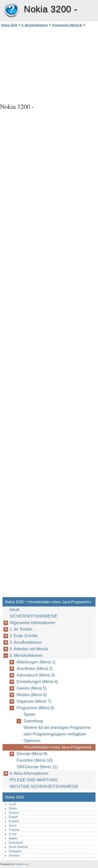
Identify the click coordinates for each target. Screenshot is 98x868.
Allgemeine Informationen (32, 623)
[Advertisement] (49, 64)
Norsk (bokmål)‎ (18, 846)
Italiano (13, 838)
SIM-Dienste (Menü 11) (37, 767)
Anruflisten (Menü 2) (35, 668)
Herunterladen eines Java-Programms (57, 747)
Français (14, 829)
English (13, 816)
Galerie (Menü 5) (31, 688)
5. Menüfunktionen (35, 25)
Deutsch (14, 812)
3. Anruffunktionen (26, 642)
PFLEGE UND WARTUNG (34, 780)
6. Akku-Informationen (29, 773)
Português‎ (15, 851)
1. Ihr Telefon (21, 629)
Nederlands (16, 842)
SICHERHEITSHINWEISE (33, 616)
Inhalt (14, 609)
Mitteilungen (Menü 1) (36, 662)
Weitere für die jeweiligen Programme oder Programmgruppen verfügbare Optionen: (57, 734)
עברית (12, 833)
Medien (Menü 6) (32, 695)
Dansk (13, 808)
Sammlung (33, 721)
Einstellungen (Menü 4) (37, 682)
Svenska (14, 855)
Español (14, 821)
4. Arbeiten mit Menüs (29, 649)
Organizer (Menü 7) (34, 701)
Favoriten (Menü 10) (35, 760)
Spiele (29, 714)
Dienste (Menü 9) (32, 754)
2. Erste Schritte (24, 636)
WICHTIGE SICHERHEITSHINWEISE (44, 786)
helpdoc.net (21, 864)
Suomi (12, 825)
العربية (12, 803)
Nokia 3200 (11, 10)
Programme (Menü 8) (67, 25)
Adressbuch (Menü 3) (36, 675)
